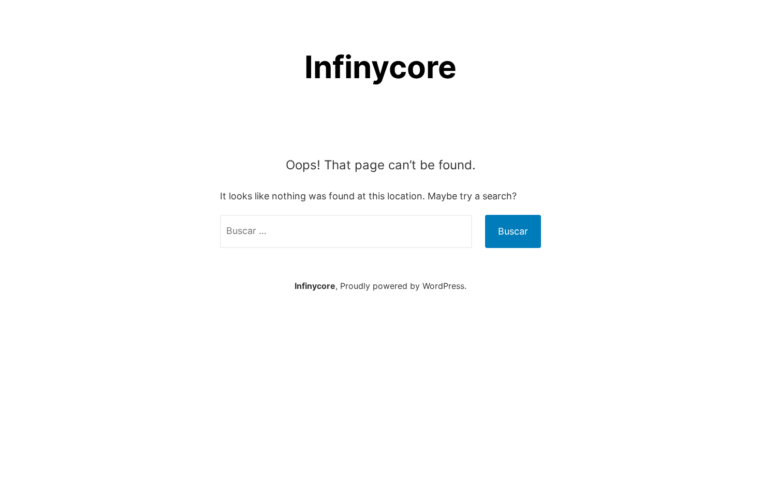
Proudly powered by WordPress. (403, 286)
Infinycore (380, 66)
